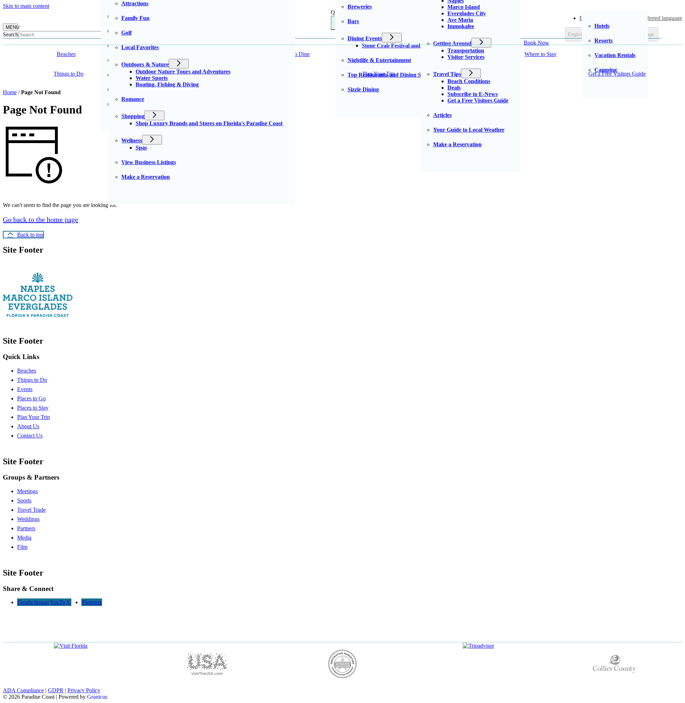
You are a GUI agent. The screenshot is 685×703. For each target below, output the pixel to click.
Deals (454, 88)
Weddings (28, 519)
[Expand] (91, 54)
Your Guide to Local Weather (468, 130)
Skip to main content (26, 6)
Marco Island (463, 7)
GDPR (56, 690)
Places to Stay (33, 408)
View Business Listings (148, 162)
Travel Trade (31, 510)
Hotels (601, 26)
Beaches (26, 371)
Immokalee (460, 26)
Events (24, 389)
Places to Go (31, 398)
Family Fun (135, 18)
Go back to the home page (40, 219)
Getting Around (452, 43)
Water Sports (152, 78)
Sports (24, 500)
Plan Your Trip (378, 74)
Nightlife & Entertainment (379, 60)
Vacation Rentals (614, 55)
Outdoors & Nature (145, 64)
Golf (126, 33)
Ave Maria (460, 20)
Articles (442, 115)
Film (22, 547)
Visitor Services (465, 57)
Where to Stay (540, 54)
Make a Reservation (145, 177)
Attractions (134, 3)
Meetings (27, 491)
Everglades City (466, 13)
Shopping (132, 116)
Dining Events (364, 38)
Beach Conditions (468, 81)
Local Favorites (140, 47)
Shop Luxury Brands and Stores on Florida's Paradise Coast (209, 123)
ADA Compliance (23, 690)
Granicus (97, 697)
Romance (132, 99)
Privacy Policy (83, 690)
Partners (26, 528)
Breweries (359, 7)
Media (24, 538)
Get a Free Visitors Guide (477, 100)
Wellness (131, 140)
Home (10, 92)
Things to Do (68, 74)
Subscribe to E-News (472, 94)
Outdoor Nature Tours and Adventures (183, 72)
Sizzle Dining (363, 89)
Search (10, 34)
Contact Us (29, 436)
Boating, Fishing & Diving (167, 84)
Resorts (603, 40)
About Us (28, 426)
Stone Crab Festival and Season (400, 45)
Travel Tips (447, 74)
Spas (141, 148)
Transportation (465, 50)
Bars (353, 21)
